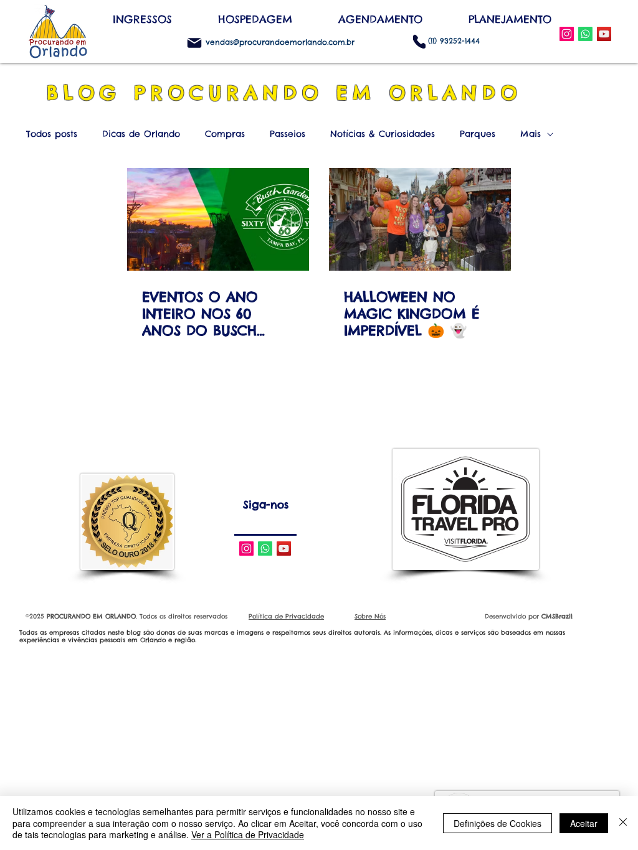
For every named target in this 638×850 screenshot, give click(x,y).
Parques (477, 134)
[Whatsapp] (265, 548)
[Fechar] (623, 823)
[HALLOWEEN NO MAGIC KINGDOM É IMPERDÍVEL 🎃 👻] (420, 219)
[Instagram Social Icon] (566, 34)
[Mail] (194, 43)
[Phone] (419, 41)
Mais (530, 134)
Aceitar (584, 823)
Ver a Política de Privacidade (247, 834)
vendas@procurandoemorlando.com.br (280, 42)
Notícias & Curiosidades (382, 134)
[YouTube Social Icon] (604, 34)
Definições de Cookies (497, 823)
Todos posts (51, 134)
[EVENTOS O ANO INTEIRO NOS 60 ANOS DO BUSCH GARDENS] (218, 219)
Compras (225, 134)
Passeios (287, 134)
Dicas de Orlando (141, 134)
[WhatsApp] (585, 34)
